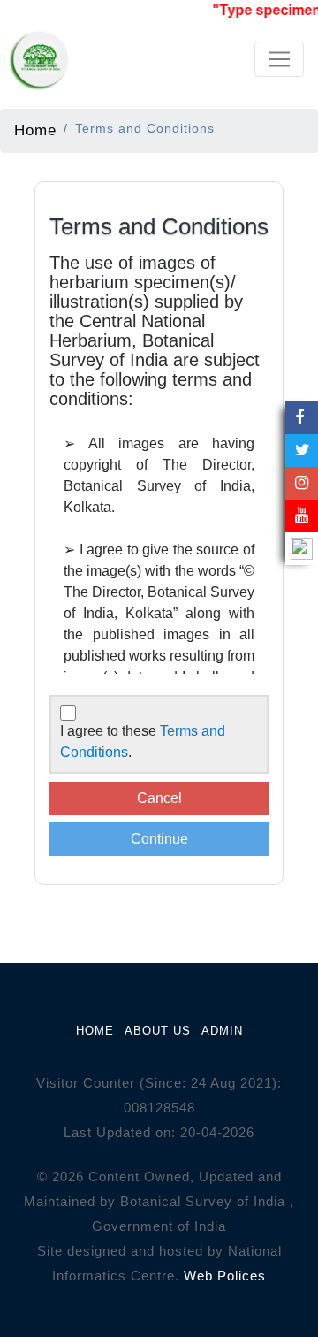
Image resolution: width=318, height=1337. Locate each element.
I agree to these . (142, 741)
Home (35, 130)
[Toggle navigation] (279, 59)
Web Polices (225, 1275)
